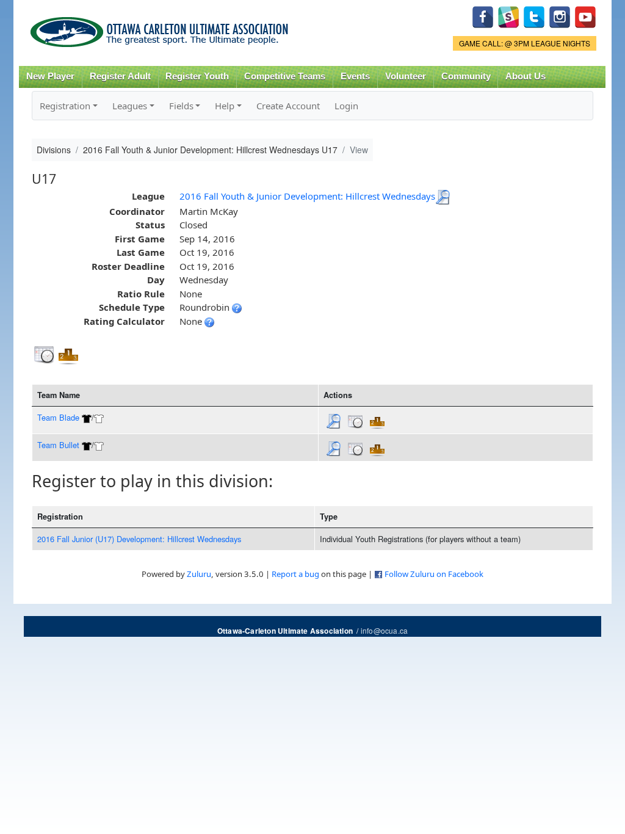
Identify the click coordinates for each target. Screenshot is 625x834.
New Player (50, 76)
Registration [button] (65, 106)
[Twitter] (534, 15)
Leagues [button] (129, 106)
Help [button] (224, 106)
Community (466, 76)
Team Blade (58, 417)
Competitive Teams (284, 76)
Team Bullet (58, 445)
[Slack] (508, 15)
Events (355, 76)
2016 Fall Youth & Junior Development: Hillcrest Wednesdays (307, 196)
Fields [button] (181, 106)
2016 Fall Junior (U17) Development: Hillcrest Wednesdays (139, 539)
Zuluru (199, 573)
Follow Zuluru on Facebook (434, 573)
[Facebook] (483, 15)
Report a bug (295, 573)
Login (346, 106)
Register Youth (197, 76)
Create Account (288, 106)
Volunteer (405, 76)
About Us (525, 76)
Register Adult (120, 76)
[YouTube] (585, 15)
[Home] (161, 28)
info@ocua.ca (384, 630)
